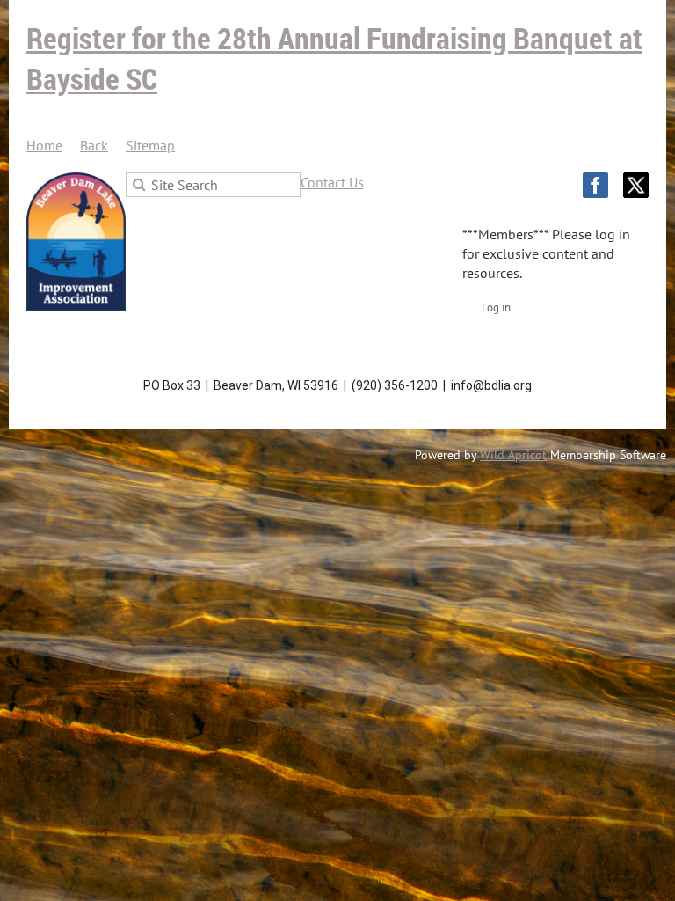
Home (44, 145)
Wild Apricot (513, 455)
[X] (636, 185)
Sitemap (150, 145)
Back (94, 145)
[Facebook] (595, 185)
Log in (496, 307)
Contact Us (332, 182)
